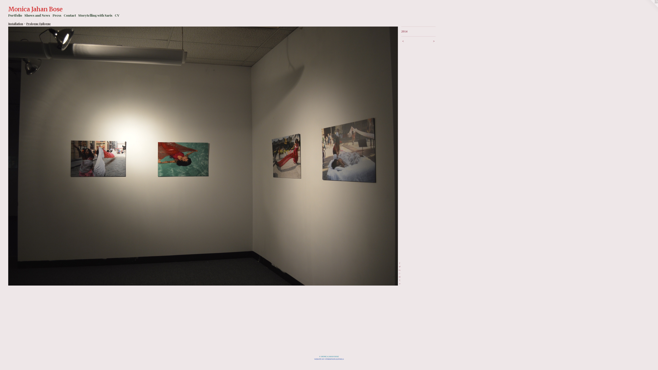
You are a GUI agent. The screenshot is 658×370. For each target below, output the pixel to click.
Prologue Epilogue (38, 24)
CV (117, 15)
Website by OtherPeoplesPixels (329, 359)
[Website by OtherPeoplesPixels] (651, 7)
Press (57, 15)
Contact (70, 15)
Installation (15, 24)
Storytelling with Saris (95, 15)
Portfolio (15, 15)
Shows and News (37, 15)
